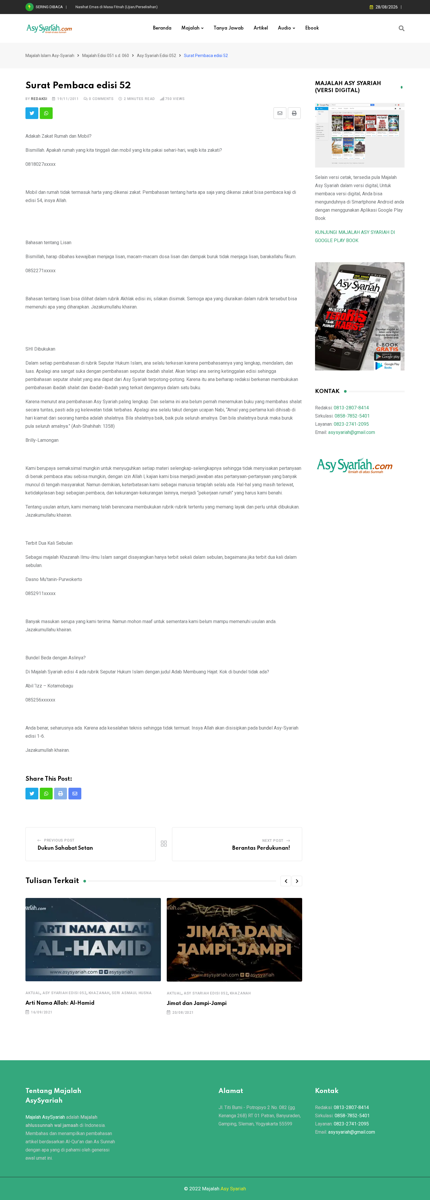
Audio (284, 28)
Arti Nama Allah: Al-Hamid (59, 1003)
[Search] (402, 28)
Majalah (190, 28)
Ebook (312, 28)
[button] (286, 881)
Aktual (32, 993)
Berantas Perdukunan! (261, 848)
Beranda (162, 28)
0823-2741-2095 (351, 424)
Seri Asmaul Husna (132, 993)
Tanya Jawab (229, 28)
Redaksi (39, 99)
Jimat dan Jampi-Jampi (197, 1003)
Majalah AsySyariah (45, 1117)
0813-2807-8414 (351, 408)
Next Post (272, 841)
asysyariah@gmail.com (351, 432)
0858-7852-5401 (352, 416)
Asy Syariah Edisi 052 (64, 993)
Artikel (261, 28)
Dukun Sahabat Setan (65, 848)
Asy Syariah (233, 1189)
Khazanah (99, 993)
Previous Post (59, 840)
